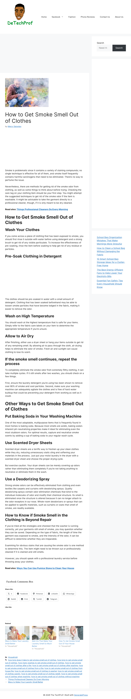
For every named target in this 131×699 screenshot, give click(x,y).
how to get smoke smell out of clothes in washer (36, 671)
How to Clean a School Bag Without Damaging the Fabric (111, 251)
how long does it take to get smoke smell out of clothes (32, 660)
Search (100, 43)
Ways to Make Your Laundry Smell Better (25, 682)
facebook (56, 17)
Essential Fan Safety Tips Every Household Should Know (110, 283)
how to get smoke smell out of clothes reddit (40, 674)
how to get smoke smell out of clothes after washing (55, 665)
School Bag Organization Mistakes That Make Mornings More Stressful (109, 240)
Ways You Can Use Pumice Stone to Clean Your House (45, 568)
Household (13, 657)
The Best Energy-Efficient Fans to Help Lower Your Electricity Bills (110, 273)
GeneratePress (81, 695)
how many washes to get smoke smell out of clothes (41, 663)
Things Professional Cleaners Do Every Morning (42, 209)
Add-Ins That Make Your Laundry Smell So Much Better (42, 643)
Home (44, 17)
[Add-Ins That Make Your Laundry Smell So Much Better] (44, 633)
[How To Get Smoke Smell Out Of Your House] (71, 633)
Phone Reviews (88, 17)
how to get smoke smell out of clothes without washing (55, 676)
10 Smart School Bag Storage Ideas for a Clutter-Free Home (111, 262)
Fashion (72, 17)
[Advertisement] (44, 54)
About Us (119, 17)
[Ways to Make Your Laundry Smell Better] (17, 633)
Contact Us (105, 17)
